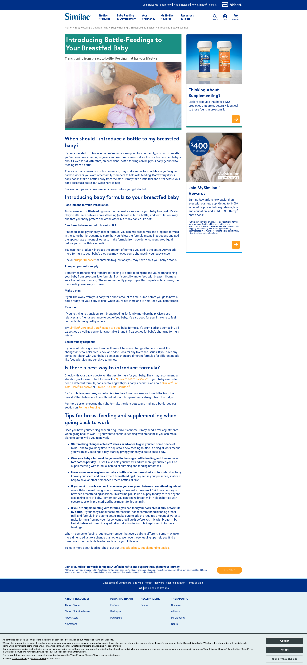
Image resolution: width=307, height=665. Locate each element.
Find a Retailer (181, 4)
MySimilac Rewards (167, 17)
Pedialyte (115, 611)
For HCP (213, 4)
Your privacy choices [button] (285, 659)
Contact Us (125, 582)
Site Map (138, 582)
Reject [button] (284, 650)
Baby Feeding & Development (127, 17)
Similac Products (104, 17)
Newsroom (71, 623)
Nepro (174, 623)
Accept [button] (284, 641)
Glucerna (176, 605)
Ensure (144, 605)
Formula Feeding (89, 407)
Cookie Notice (19, 658)
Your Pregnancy (148, 17)
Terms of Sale (195, 582)
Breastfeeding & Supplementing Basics (144, 547)
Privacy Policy (38, 658)
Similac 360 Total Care (132, 379)
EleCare (114, 605)
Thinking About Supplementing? (204, 92)
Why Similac (199, 4)
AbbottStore (71, 617)
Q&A (140, 588)
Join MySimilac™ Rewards (205, 190)
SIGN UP (229, 570)
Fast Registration (175, 582)
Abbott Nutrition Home (77, 611)
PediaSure (116, 617)
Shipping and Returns (156, 588)
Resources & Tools (187, 17)
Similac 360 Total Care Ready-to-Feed (95, 327)
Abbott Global (72, 605)
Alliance (175, 611)
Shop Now (166, 4)
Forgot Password (154, 582)
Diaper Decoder (85, 260)
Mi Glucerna (178, 617)
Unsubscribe (110, 582)
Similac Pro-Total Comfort (113, 387)
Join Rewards (150, 4)
